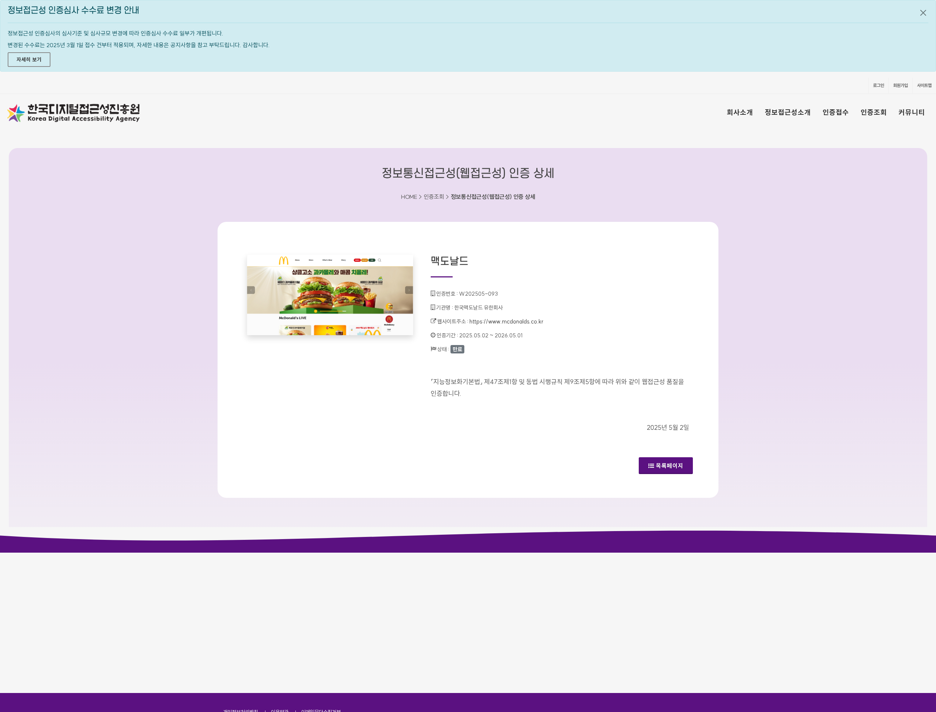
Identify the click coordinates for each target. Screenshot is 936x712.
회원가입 (900, 85)
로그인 (878, 85)
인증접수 (836, 112)
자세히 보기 (29, 59)
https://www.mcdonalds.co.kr (506, 321)
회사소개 (740, 112)
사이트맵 (924, 85)
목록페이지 (669, 465)
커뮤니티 (912, 112)
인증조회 (874, 112)
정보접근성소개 (788, 112)
